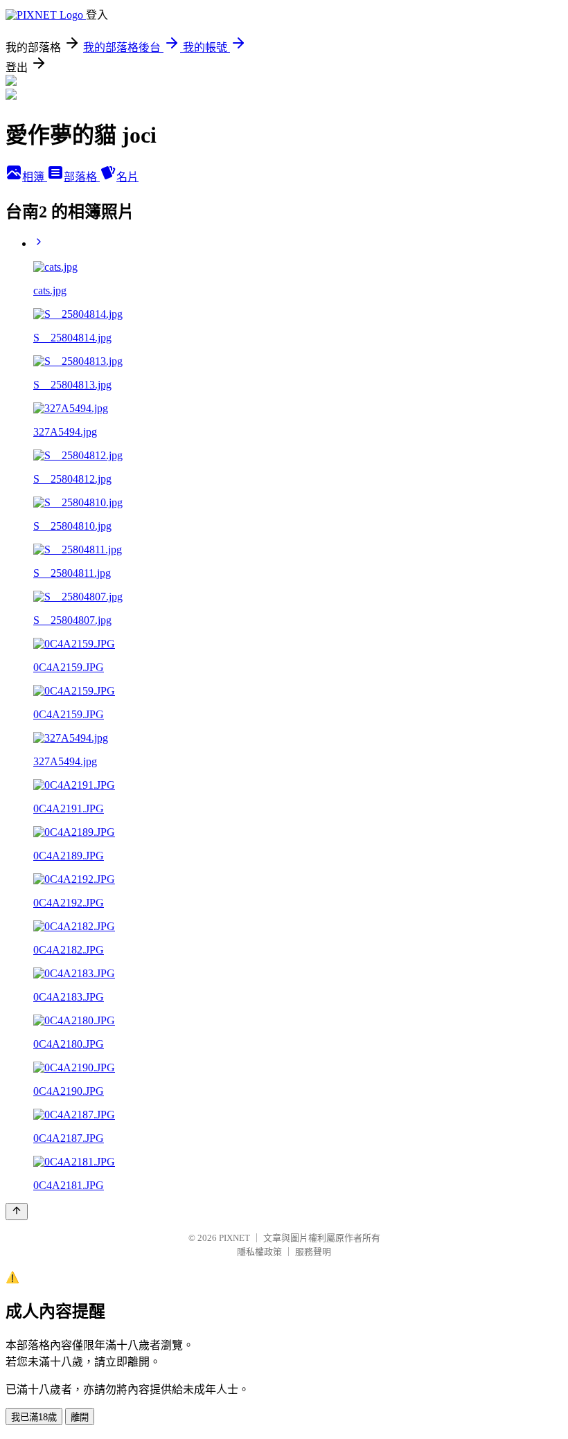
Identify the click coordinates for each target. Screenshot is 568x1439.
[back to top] (17, 1211)
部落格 (82, 177)
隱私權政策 (259, 1251)
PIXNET (234, 1238)
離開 (80, 1417)
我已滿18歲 (34, 1417)
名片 (127, 177)
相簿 (34, 177)
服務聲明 (313, 1251)
